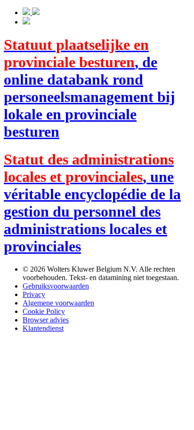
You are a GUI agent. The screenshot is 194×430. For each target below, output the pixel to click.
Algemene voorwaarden (58, 303)
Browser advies (46, 320)
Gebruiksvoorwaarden (56, 286)
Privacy (34, 294)
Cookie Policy (44, 311)
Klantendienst (43, 328)
